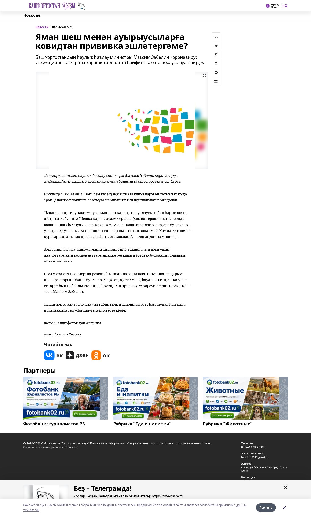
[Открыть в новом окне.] (53, 355)
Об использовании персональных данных (50, 447)
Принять (265, 507)
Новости (31, 15)
